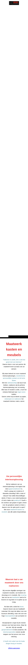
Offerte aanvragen (14, 648)
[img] (14, 172)
